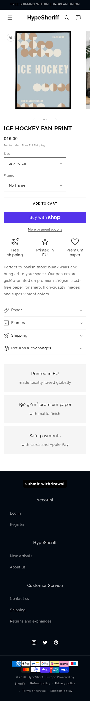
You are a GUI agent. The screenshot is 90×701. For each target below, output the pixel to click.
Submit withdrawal (44, 483)
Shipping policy (61, 691)
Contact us (19, 599)
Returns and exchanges (31, 621)
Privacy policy (65, 683)
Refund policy (40, 683)
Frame (9, 175)
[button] (10, 17)
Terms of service (34, 691)
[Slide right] (56, 119)
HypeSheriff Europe (42, 677)
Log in (15, 513)
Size (7, 154)
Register (17, 525)
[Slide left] (34, 119)
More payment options (45, 229)
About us (18, 567)
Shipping (18, 610)
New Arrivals (21, 556)
